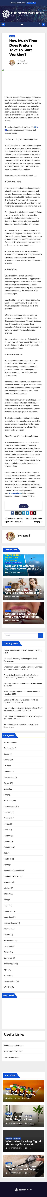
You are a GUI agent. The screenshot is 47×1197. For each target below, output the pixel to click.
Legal (6, 905)
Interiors (7, 888)
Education (8, 801)
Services (7, 946)
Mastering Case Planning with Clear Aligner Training (22, 615)
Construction (9, 777)
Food (6, 830)
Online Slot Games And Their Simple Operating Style (20, 1094)
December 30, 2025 (15, 1123)
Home (6, 865)
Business (7, 748)
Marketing (8, 917)
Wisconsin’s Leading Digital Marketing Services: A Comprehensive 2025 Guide (23, 1144)
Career (6, 754)
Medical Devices (10, 923)
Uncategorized (17, 562)
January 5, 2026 (14, 1098)
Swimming (8, 958)
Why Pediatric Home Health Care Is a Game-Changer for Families (23, 592)
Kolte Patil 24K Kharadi (13, 1051)
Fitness (7, 824)
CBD (6, 766)
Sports (6, 952)
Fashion (7, 812)
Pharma (7, 935)
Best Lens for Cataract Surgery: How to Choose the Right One (23, 568)
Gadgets (7, 836)
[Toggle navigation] (22, 24)
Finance (7, 818)
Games (7, 841)
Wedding (7, 987)
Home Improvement (11, 876)
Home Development (12, 870)
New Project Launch (12, 1057)
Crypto (6, 783)
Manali (22, 61)
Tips (5, 970)
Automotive (8, 742)
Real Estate (8, 940)
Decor (6, 789)
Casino (7, 760)
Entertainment (9, 806)
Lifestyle (7, 911)
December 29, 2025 (15, 1148)
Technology (8, 964)
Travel (6, 975)
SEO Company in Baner (13, 1046)
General (7, 847)
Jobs (6, 900)
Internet (7, 894)
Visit (23, 506)
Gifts (6, 853)
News (6, 929)
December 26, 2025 (15, 1173)
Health (12, 36)
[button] (40, 24)
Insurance (8, 882)
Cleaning (7, 771)
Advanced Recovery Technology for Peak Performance (18, 1119)
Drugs (6, 795)
